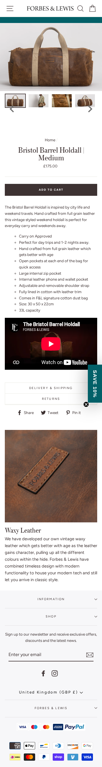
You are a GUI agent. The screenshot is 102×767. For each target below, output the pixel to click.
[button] (95, 384)
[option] (51, 57)
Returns (51, 399)
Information (51, 599)
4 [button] (45, 129)
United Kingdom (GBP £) (49, 692)
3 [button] (40, 129)
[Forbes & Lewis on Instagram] (55, 673)
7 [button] (62, 129)
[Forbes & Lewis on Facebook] (43, 673)
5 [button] (51, 129)
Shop (51, 616)
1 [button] (28, 129)
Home (50, 140)
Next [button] (90, 109)
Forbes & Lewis (51, 708)
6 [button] (57, 129)
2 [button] (34, 129)
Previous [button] (12, 109)
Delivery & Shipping (51, 388)
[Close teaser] (86, 404)
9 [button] (74, 129)
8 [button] (68, 129)
